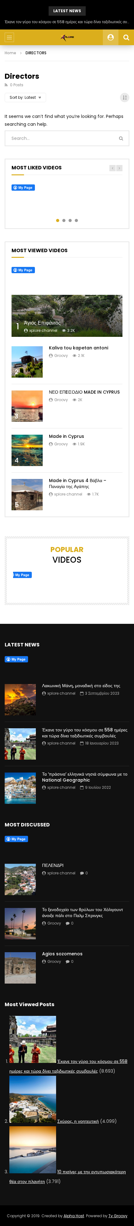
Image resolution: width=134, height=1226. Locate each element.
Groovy (61, 355)
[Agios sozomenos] (20, 968)
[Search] (126, 37)
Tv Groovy (117, 1215)
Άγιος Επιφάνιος (42, 322)
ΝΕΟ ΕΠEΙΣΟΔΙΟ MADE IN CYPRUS (84, 392)
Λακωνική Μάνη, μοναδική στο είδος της (81, 685)
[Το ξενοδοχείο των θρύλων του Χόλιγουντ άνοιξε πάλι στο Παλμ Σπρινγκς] (20, 923)
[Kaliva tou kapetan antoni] (27, 362)
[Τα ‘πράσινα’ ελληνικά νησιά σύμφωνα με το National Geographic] (20, 788)
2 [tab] (63, 220)
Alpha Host (74, 1215)
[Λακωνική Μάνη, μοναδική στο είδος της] (20, 699)
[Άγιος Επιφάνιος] (67, 316)
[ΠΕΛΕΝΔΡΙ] (20, 879)
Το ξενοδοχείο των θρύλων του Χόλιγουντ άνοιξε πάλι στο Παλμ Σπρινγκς (82, 912)
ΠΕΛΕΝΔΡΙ (53, 865)
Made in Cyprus (66, 436)
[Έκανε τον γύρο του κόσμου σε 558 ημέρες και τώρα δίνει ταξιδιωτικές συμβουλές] (20, 744)
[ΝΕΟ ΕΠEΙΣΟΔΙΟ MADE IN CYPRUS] (27, 406)
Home (10, 53)
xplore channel (43, 330)
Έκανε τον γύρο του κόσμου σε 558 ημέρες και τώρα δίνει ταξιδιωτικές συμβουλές (67, 21)
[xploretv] (67, 37)
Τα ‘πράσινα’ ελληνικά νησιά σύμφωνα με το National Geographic (84, 777)
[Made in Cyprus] (27, 450)
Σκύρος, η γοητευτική (78, 1121)
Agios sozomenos (62, 954)
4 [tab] (76, 220)
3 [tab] (70, 220)
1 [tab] (57, 220)
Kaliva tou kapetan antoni (78, 348)
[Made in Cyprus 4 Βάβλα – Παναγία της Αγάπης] (27, 494)
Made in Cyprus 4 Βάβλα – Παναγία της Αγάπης (77, 483)
